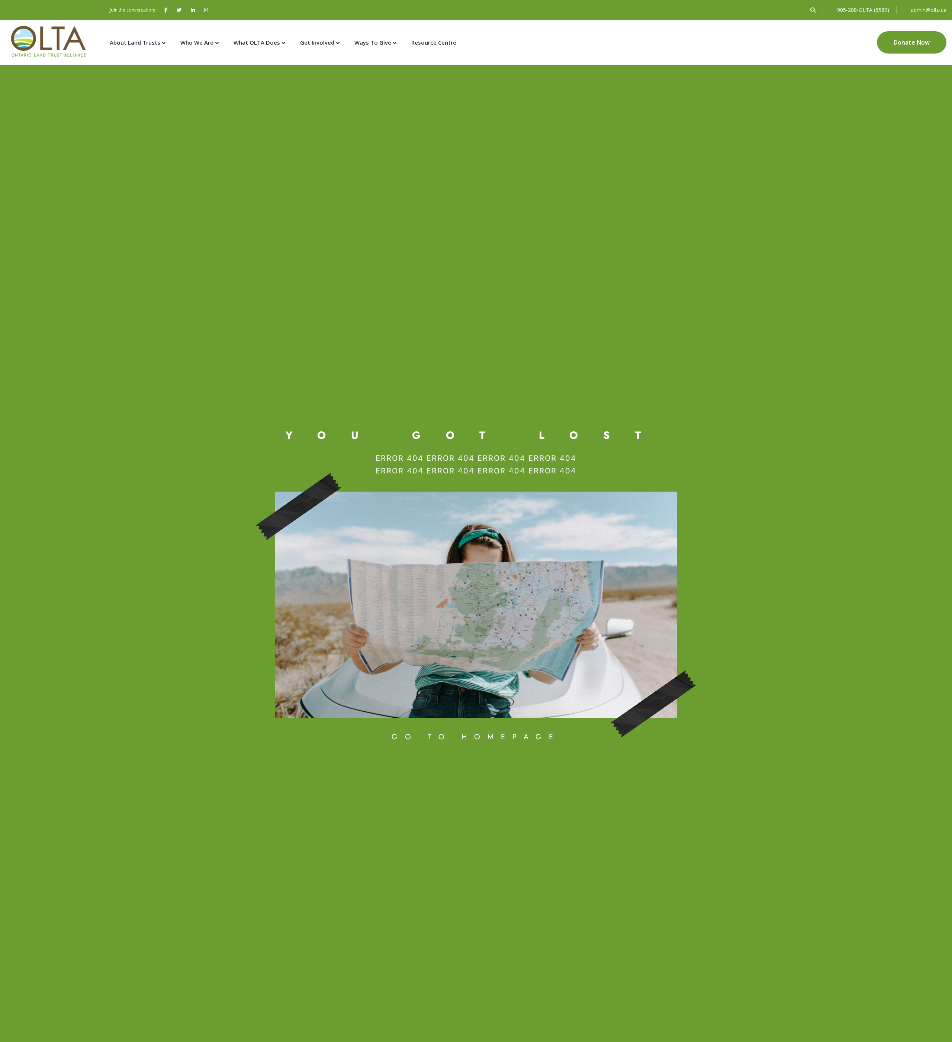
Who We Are (196, 42)
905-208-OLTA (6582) (863, 9)
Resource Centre (433, 42)
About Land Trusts (135, 42)
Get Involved (317, 42)
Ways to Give (372, 42)
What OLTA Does (257, 42)
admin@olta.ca (928, 9)
